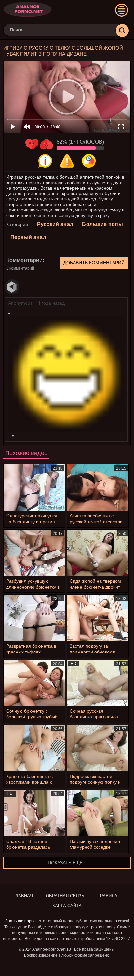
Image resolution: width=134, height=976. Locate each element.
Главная (23, 896)
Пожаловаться (67, 161)
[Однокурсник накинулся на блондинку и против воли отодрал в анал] (34, 487)
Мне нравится (32, 144)
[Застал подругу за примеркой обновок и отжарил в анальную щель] (98, 617)
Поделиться (89, 161)
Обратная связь (65, 896)
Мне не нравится (46, 144)
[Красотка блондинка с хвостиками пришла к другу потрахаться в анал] (34, 748)
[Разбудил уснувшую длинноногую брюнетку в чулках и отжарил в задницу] (34, 553)
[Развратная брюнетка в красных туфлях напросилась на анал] (34, 617)
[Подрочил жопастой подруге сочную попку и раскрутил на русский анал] (98, 748)
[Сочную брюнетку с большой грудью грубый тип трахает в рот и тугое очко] (34, 683)
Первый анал (28, 237)
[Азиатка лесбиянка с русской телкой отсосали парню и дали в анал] (98, 487)
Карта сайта (67, 905)
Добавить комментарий (94, 262)
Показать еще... (67, 862)
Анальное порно (20, 921)
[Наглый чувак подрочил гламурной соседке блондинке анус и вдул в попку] (98, 813)
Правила (107, 896)
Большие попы (102, 224)
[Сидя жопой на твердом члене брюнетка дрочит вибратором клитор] (98, 553)
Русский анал (55, 224)
